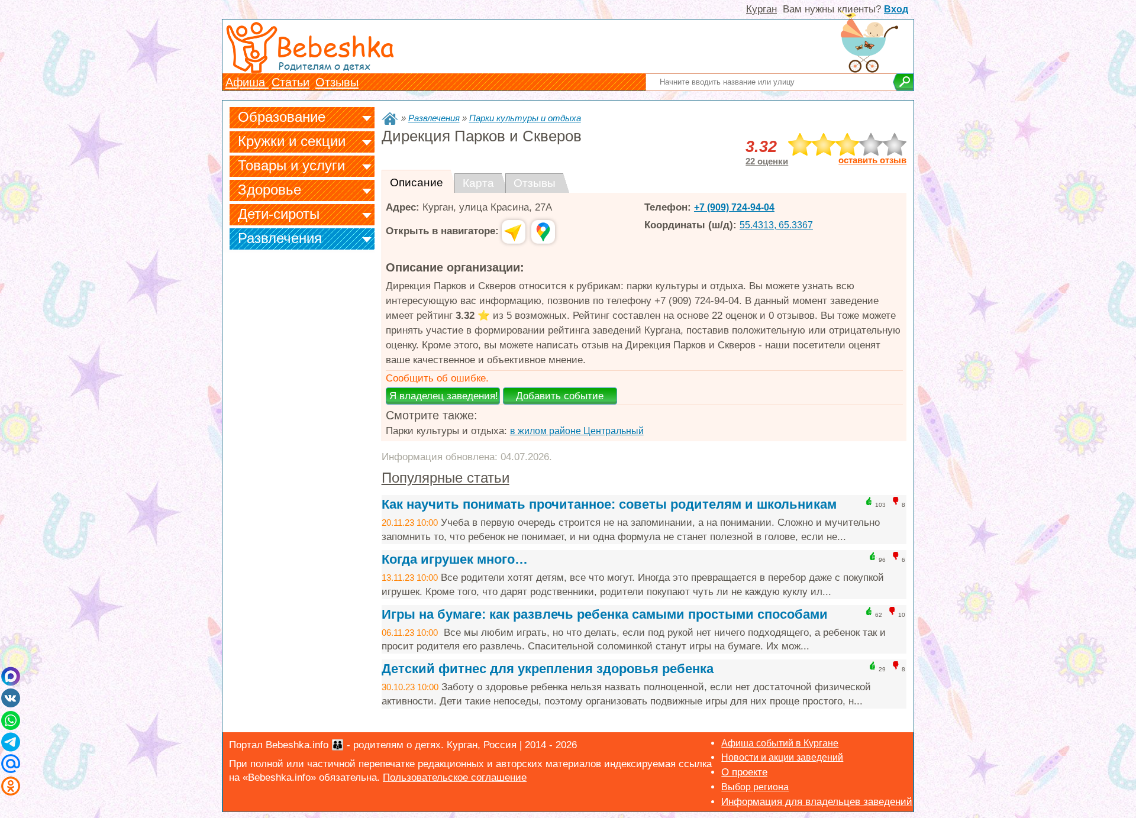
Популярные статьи (445, 478)
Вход (896, 9)
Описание (416, 182)
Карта (478, 183)
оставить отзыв (872, 160)
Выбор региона (755, 787)
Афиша (247, 82)
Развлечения (280, 238)
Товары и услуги (291, 165)
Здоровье (269, 190)
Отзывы (337, 82)
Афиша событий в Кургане (779, 743)
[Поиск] (903, 82)
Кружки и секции (292, 141)
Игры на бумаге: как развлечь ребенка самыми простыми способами (605, 614)
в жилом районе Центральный (577, 431)
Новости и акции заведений (782, 757)
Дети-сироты (279, 214)
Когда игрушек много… (455, 559)
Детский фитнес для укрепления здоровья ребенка (548, 668)
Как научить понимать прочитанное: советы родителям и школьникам (609, 504)
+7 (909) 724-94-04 (734, 207)
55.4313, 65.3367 (776, 225)
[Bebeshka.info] (390, 118)
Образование (281, 117)
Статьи (290, 82)
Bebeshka (335, 46)
